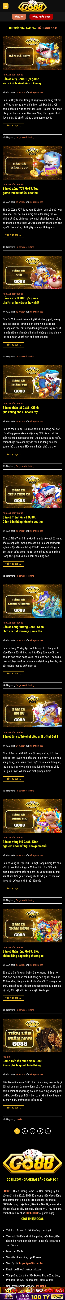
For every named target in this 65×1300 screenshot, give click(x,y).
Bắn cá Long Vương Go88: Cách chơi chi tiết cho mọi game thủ (23, 629)
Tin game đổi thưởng (13, 75)
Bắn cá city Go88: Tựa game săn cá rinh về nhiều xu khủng (22, 81)
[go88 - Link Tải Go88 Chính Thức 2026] (32, 6)
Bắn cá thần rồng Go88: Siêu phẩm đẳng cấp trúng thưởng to (23, 953)
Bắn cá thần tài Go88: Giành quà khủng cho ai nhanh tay (21, 410)
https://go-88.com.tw (31, 1263)
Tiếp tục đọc (13, 125)
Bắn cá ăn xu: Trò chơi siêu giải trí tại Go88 (30, 737)
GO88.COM (31, 1213)
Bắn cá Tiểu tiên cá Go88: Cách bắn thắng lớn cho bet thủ (23, 519)
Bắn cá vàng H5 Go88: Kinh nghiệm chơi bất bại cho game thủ (24, 844)
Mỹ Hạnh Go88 (48, 28)
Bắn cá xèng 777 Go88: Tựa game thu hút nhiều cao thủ (20, 191)
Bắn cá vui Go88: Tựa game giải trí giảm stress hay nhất (21, 300)
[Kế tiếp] (48, 1131)
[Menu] (5, 6)
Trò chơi (7, 1057)
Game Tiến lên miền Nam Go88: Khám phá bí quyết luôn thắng (23, 1063)
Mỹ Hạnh (41, 1286)
